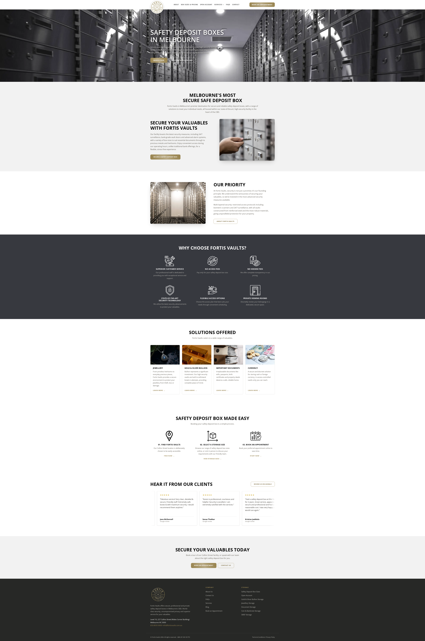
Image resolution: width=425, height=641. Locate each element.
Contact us (226, 565)
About (176, 4)
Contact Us (210, 595)
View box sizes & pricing (182, 60)
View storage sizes (211, 459)
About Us (209, 591)
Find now (168, 456)
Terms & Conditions (258, 637)
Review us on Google (263, 484)
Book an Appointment (214, 611)
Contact (235, 4)
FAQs (228, 4)
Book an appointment (262, 5)
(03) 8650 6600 (156, 625)
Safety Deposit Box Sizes (250, 591)
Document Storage (248, 607)
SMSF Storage (246, 615)
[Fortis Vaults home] (157, 7)
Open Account (206, 4)
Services (218, 4)
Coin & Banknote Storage (250, 611)
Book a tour (158, 60)
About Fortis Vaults (225, 221)
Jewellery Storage (247, 603)
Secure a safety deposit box (165, 157)
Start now (254, 456)
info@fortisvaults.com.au (172, 625)
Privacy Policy (270, 637)
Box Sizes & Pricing (189, 4)
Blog (207, 607)
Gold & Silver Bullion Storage (252, 599)
